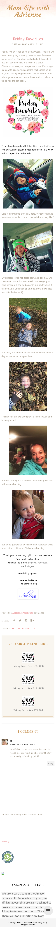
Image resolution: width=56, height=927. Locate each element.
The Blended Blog (28, 583)
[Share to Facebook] (14, 620)
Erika (29, 146)
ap (11, 740)
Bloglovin (32, 562)
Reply (50, 763)
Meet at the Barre (28, 580)
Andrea (47, 146)
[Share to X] (19, 620)
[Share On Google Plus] (31, 620)
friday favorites (24, 628)
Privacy (5, 841)
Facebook (42, 562)
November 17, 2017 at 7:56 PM (22, 744)
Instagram (30, 566)
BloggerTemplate (28, 925)
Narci (35, 146)
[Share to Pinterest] (25, 620)
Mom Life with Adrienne (28, 11)
